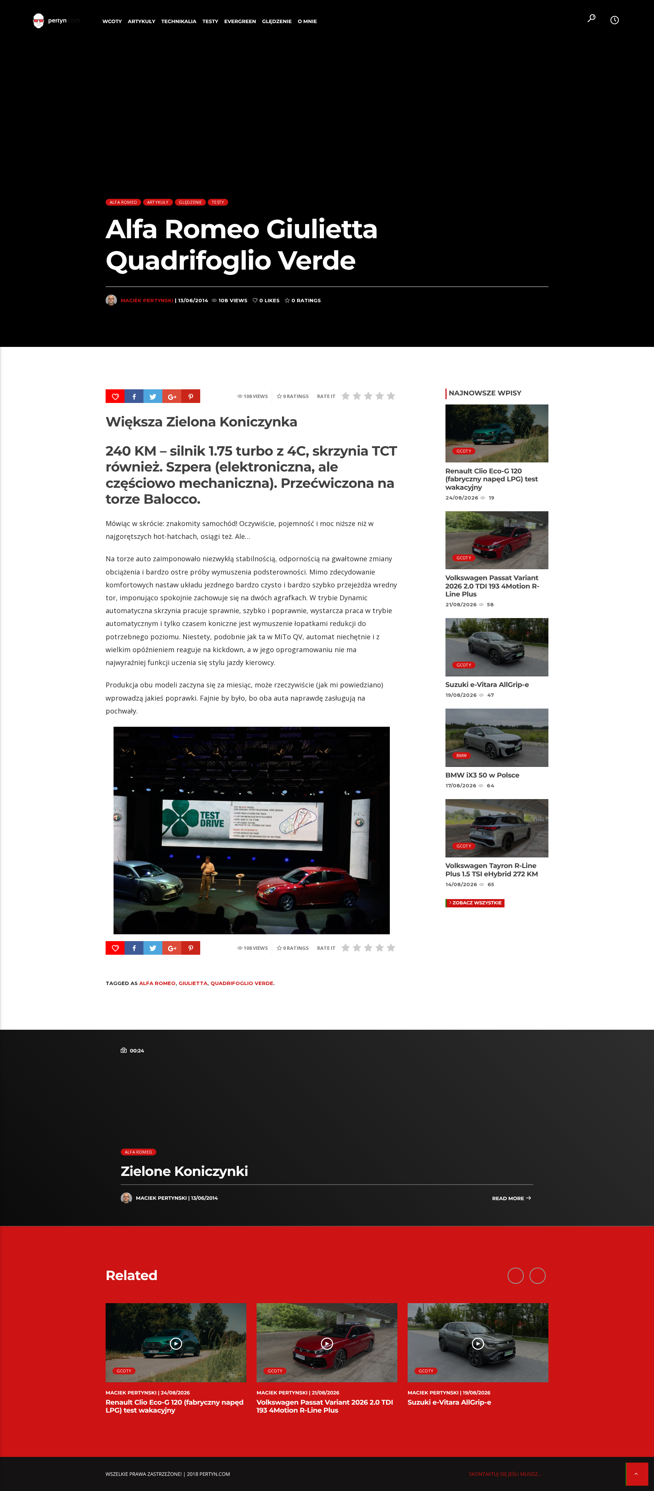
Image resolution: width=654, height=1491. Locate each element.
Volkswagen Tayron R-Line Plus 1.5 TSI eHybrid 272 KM (491, 870)
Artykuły (141, 22)
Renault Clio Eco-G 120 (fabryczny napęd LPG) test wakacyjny (491, 479)
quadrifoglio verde (241, 983)
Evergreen (240, 22)
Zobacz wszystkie (477, 903)
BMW (461, 755)
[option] (176, 1363)
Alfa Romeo (123, 202)
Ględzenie (276, 22)
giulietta (193, 983)
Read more (508, 1199)
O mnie (307, 22)
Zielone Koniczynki (184, 1171)
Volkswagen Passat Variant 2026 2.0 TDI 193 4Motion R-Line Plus (492, 586)
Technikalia (178, 22)
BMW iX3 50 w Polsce (482, 775)
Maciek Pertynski (147, 300)
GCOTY (463, 451)
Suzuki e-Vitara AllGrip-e (487, 685)
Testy (210, 22)
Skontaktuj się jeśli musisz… (505, 1474)
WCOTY (112, 22)
